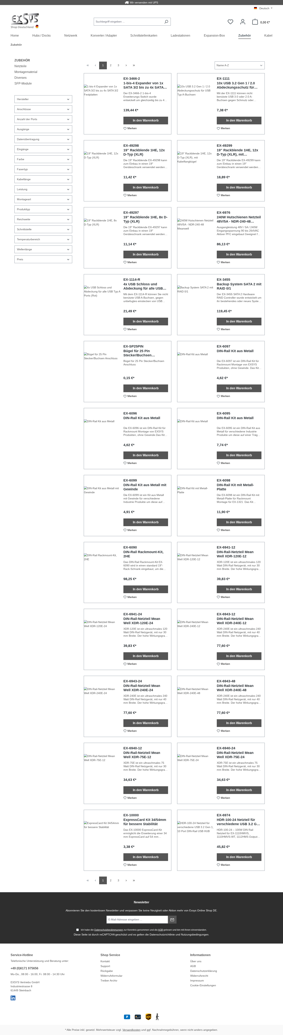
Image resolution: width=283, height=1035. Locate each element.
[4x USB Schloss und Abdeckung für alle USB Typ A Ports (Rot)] (102, 305)
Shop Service (110, 955)
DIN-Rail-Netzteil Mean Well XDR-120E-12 (235, 554)
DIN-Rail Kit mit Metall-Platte (235, 487)
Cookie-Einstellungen (203, 985)
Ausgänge (23, 129)
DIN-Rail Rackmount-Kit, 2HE (143, 554)
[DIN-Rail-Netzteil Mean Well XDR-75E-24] (195, 773)
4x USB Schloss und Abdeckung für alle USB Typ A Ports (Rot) (143, 286)
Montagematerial (25, 72)
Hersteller (23, 99)
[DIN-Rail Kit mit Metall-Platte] (195, 505)
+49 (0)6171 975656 (24, 968)
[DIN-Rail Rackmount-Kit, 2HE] (102, 572)
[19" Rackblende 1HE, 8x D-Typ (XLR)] (102, 238)
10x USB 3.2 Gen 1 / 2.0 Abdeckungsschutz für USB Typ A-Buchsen (236, 85)
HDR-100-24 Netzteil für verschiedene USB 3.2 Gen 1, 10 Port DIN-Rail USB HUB (239, 822)
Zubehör (22, 60)
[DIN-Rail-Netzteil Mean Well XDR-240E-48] (195, 706)
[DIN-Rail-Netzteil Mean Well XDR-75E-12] (102, 773)
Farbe (20, 159)
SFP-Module (23, 83)
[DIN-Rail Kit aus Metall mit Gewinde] (102, 505)
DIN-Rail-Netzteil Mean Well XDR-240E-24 (141, 688)
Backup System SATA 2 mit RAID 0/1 (239, 286)
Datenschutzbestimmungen (108, 930)
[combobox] (128, 22)
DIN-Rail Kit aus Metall (235, 351)
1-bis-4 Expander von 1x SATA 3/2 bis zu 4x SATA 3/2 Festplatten (143, 85)
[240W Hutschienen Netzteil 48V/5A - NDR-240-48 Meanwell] (195, 238)
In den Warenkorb (146, 120)
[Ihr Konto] (242, 21)
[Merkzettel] (230, 21)
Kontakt (105, 961)
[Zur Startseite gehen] (25, 21)
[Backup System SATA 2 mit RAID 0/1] (195, 305)
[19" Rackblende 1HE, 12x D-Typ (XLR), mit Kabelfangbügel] (195, 171)
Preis (20, 259)
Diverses (20, 77)
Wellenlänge (24, 249)
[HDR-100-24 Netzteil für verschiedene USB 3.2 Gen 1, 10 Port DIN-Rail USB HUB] (195, 840)
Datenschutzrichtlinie (162, 934)
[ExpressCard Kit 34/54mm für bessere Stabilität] (102, 840)
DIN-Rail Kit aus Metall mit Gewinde (144, 487)
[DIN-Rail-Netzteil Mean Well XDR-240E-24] (102, 706)
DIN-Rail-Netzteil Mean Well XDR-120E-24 (141, 621)
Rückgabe (106, 970)
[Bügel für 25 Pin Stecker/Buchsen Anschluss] (102, 371)
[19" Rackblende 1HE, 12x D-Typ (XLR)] (102, 171)
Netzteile (20, 66)
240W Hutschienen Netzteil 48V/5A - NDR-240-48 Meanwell (239, 219)
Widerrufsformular (111, 975)
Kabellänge (24, 179)
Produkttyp (23, 209)
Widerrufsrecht (199, 975)
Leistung (22, 189)
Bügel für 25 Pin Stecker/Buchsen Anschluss (137, 353)
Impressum (197, 980)
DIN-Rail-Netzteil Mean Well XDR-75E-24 (235, 755)
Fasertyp (22, 169)
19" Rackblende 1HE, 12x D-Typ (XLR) (144, 152)
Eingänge (22, 149)
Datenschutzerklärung (203, 970)
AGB (160, 930)
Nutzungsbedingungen (194, 934)
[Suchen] (166, 22)
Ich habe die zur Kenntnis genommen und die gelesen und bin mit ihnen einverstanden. (144, 930)
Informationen (200, 955)
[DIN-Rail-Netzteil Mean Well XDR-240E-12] (195, 639)
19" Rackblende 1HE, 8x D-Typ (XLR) (145, 219)
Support (105, 966)
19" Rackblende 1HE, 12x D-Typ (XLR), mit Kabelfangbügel (237, 152)
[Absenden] (172, 920)
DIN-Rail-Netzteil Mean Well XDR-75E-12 (141, 755)
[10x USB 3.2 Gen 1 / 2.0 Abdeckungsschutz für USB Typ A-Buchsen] (195, 104)
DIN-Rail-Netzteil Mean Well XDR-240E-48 (235, 688)
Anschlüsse (24, 109)
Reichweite (23, 219)
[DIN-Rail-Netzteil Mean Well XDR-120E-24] (102, 639)
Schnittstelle (24, 229)
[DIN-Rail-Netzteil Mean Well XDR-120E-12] (195, 572)
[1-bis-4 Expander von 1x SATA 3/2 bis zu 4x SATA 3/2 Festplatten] (102, 104)
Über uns (195, 961)
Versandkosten (131, 1029)
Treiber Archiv (108, 980)
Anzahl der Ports (27, 119)
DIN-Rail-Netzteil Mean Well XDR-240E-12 (235, 621)
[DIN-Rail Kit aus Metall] (195, 371)
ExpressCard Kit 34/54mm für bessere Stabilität (144, 822)
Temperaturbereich (28, 239)
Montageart (24, 199)
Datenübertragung (28, 139)
